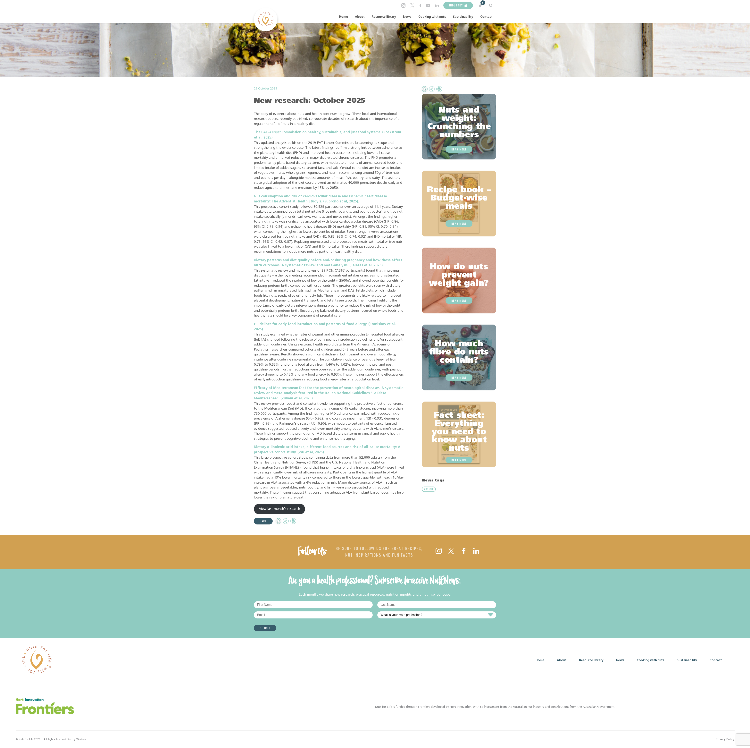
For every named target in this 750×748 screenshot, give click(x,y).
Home (343, 17)
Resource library (384, 17)
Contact (486, 17)
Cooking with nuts (432, 17)
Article (429, 489)
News (407, 17)
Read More (459, 149)
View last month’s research (279, 509)
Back (263, 521)
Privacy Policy (725, 739)
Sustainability (463, 17)
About (360, 17)
